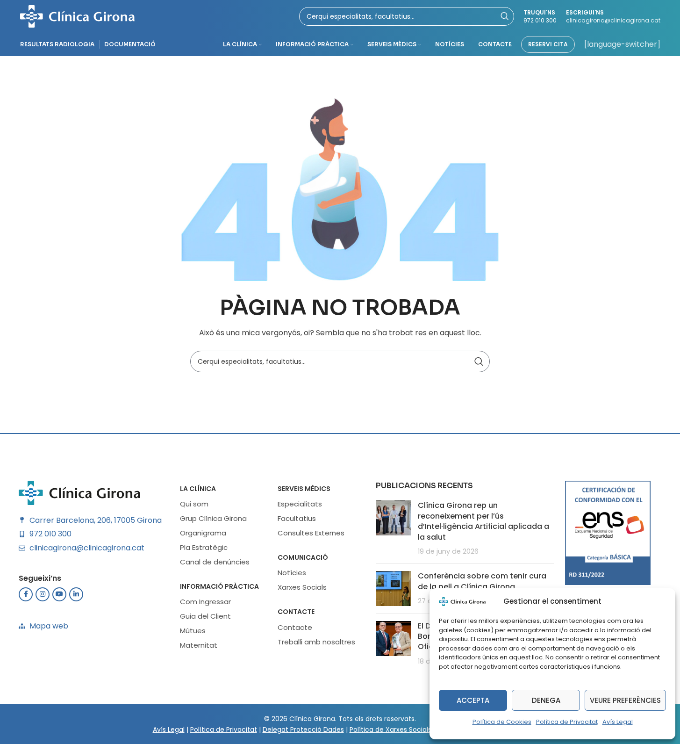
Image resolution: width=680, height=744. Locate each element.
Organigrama (203, 533)
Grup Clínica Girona (213, 518)
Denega (546, 700)
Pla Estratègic (204, 547)
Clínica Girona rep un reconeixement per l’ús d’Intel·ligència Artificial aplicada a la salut (483, 521)
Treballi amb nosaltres (316, 642)
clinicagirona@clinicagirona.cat (613, 20)
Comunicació (303, 557)
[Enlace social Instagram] (43, 594)
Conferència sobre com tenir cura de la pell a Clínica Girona (482, 581)
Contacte (296, 611)
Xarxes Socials (302, 587)
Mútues (193, 631)
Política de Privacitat (567, 721)
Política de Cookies (501, 721)
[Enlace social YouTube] (59, 594)
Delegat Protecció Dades (303, 729)
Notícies (292, 573)
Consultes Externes (311, 533)
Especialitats (300, 504)
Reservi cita (548, 44)
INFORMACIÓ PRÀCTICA (219, 586)
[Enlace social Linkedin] (76, 594)
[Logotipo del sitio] (77, 15)
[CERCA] (479, 361)
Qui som (194, 504)
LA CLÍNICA (198, 488)
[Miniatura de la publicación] (393, 528)
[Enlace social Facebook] (26, 594)
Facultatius (297, 518)
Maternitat (198, 645)
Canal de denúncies (215, 562)
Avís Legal (617, 721)
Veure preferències (625, 700)
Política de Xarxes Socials (390, 729)
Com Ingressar (205, 602)
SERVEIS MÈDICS (304, 488)
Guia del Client (205, 616)
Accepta (473, 700)
